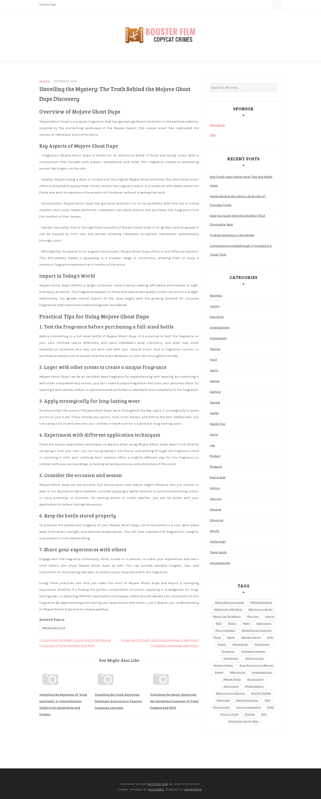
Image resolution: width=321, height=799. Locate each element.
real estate (224, 700)
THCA (271, 707)
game (232, 637)
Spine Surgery (222, 707)
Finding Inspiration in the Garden (232, 235)
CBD (219, 623)
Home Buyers (241, 644)
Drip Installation (226, 630)
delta (247, 623)
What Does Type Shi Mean (244, 721)
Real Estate (218, 477)
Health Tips (217, 423)
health (222, 644)
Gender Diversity (252, 637)
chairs (233, 623)
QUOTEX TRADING (262, 693)
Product (215, 456)
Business (216, 295)
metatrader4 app (262, 672)
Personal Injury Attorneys (231, 693)
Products (216, 466)
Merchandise (238, 672)
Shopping (216, 520)
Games (215, 381)
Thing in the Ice (230, 714)
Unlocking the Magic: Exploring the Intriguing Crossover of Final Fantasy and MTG (174, 701)
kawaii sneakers (224, 665)
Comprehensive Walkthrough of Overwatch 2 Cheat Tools (241, 250)
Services (216, 498)
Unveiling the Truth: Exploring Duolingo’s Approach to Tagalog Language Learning (118, 701)
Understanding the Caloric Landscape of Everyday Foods (237, 201)
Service (215, 488)
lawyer (219, 672)
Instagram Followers (254, 651)
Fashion (215, 349)
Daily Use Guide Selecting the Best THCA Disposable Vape (237, 220)
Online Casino (256, 679)
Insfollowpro (263, 644)
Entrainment (218, 338)
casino (270, 616)
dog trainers (264, 623)
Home (214, 434)
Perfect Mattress (255, 686)
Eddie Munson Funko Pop (257, 630)
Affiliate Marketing (262, 602)
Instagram (229, 651)
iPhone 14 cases (255, 658)
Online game (231, 686)
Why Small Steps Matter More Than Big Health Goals (241, 181)
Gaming (215, 391)
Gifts (271, 637)
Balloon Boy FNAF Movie (229, 609)
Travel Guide (218, 552)
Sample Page (47, 4)
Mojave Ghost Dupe (54, 627)
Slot (213, 135)
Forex (218, 637)
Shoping (215, 509)
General (44, 81)
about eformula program (230, 602)
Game (214, 370)
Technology (218, 541)
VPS (264, 714)
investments (232, 658)
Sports (214, 531)
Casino (214, 306)
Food (213, 359)
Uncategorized (220, 563)
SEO (268, 700)
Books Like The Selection (227, 616)
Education (217, 316)
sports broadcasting (249, 707)
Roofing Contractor (248, 700)
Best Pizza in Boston (261, 609)
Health (214, 413)
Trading (250, 714)
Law (212, 445)
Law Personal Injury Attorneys (257, 665)
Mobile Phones (233, 679)
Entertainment (220, 327)
